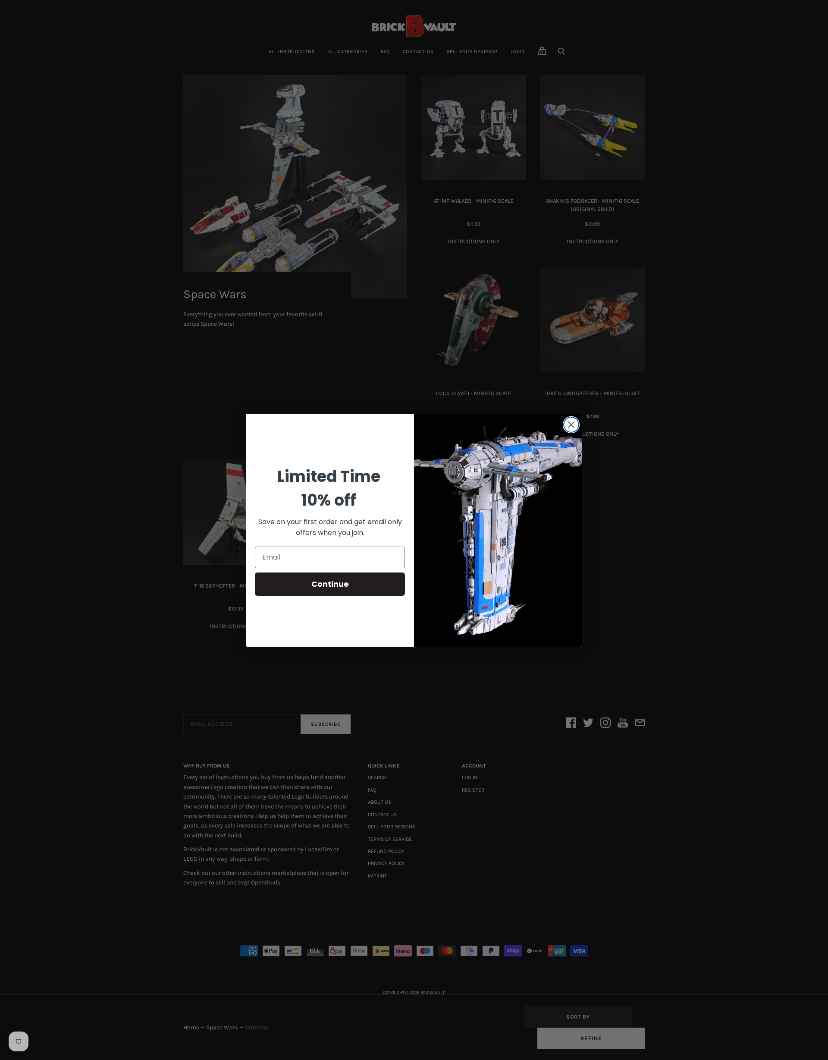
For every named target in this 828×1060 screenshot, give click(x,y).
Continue (330, 584)
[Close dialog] (571, 424)
